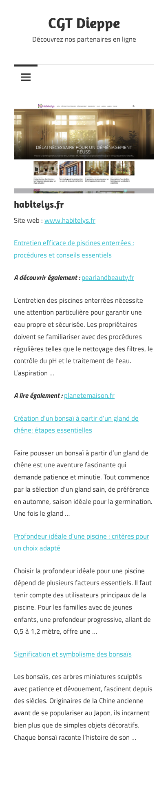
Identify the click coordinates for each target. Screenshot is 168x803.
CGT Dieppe (84, 22)
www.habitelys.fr (69, 220)
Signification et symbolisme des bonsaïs (73, 654)
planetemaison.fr (89, 395)
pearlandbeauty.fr (108, 277)
